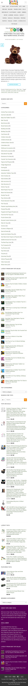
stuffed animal (10, 92)
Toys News (4, 250)
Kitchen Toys (4, 187)
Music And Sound (5, 192)
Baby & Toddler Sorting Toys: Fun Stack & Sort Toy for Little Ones (16, 381)
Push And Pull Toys (6, 214)
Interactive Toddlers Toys (7, 173)
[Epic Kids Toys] (13, 2)
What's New (19, 89)
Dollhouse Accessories (7, 148)
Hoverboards (4, 170)
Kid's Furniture (4, 175)
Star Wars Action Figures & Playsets (10, 237)
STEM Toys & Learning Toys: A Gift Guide (15, 307)
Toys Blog (14, 23)
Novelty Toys (4, 195)
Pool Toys (3, 203)
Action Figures (14, 6)
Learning (10, 15)
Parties (5, 18)
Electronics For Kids (6, 156)
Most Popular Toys (5, 189)
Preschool (17, 18)
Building (10, 9)
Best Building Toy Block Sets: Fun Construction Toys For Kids (14, 313)
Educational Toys (5, 153)
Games (19, 12)
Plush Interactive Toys (6, 200)
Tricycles (3, 253)
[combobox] (14, 392)
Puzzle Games (5, 217)
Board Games (4, 126)
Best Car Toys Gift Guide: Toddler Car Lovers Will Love (14, 364)
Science (3, 225)
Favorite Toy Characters (7, 159)
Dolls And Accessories (6, 151)
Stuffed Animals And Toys (10, 89)
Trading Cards (17, 9)
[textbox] (13, 392)
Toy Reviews (4, 248)
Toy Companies (5, 245)
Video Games (4, 262)
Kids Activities (4, 178)
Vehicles (10, 18)
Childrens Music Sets (6, 142)
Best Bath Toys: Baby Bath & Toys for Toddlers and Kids (14, 319)
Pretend (23, 18)
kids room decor (5, 181)
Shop (7, 6)
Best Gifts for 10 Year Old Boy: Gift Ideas (15, 375)
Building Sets (4, 128)
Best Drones (4, 123)
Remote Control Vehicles (7, 220)
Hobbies (24, 12)
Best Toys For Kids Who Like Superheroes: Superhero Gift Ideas (14, 352)
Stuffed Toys (22, 20)
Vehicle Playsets (5, 259)
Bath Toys (3, 120)
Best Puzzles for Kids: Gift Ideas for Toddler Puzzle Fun (14, 346)
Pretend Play (4, 209)
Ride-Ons (4, 9)
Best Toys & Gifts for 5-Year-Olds (13, 336)
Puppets (4, 20)
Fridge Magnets (5, 164)
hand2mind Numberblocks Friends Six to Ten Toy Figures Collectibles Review (15, 274)
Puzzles (10, 20)
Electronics (12, 12)
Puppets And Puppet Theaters (8, 212)
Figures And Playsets (6, 162)
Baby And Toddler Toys (7, 117)
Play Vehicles (4, 198)
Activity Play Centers (6, 112)
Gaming (3, 167)
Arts (20, 6)
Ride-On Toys (4, 223)
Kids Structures (5, 184)
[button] (2, 2)
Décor (5, 15)
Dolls (24, 9)
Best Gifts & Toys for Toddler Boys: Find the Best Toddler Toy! (15, 290)
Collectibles (4, 145)
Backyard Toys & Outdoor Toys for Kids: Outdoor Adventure (15, 370)
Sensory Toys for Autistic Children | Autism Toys (16, 284)
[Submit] (25, 103)
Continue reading (14, 84)
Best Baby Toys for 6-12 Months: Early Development (15, 358)
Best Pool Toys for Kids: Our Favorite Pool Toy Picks (16, 331)
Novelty (22, 15)
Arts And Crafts (5, 114)
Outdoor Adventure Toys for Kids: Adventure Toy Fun (13, 325)
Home (3, 6)
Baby (24, 6)
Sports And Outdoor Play (7, 234)
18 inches (3, 90)
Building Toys (4, 131)
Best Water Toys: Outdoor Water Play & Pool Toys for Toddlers (15, 296)
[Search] (25, 2)
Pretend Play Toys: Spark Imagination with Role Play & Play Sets (16, 278)
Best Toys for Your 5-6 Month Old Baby (15, 341)
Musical (16, 15)
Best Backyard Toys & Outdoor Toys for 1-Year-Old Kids (15, 302)
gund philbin (8, 90)
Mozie (21, 39)
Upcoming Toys (5, 256)
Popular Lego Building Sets (8, 206)
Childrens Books (5, 139)
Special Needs (5, 231)
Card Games (4, 134)
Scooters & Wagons (6, 228)
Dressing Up (5, 12)
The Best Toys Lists (6, 242)
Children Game (5, 137)
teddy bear (16, 92)
